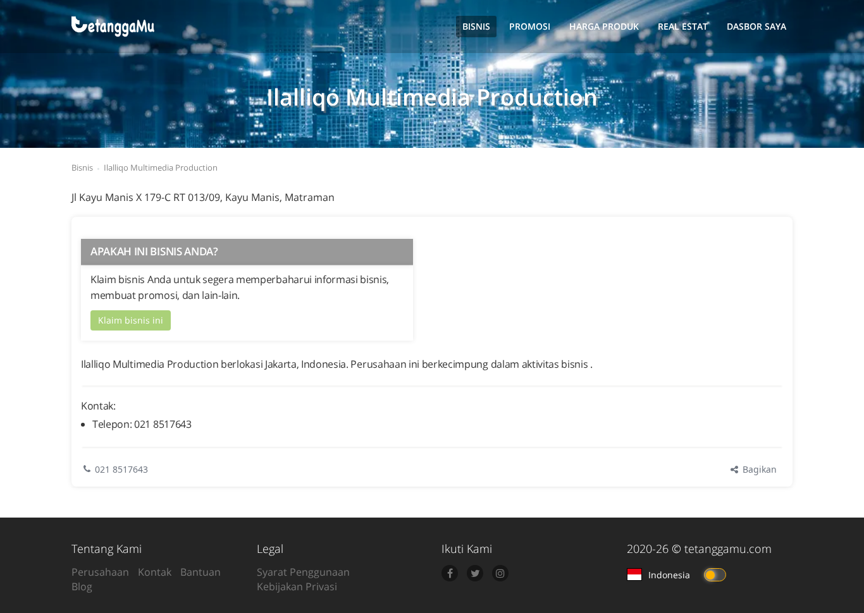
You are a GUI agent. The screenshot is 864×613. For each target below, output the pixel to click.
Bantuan (200, 572)
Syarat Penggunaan (303, 572)
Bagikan (758, 469)
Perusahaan (100, 572)
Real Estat (683, 26)
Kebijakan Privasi (297, 586)
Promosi (529, 26)
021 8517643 (121, 469)
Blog (81, 586)
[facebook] (449, 573)
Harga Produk (604, 26)
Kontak (154, 572)
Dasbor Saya (756, 26)
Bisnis (476, 26)
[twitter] (475, 573)
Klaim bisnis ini (130, 320)
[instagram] (500, 573)
